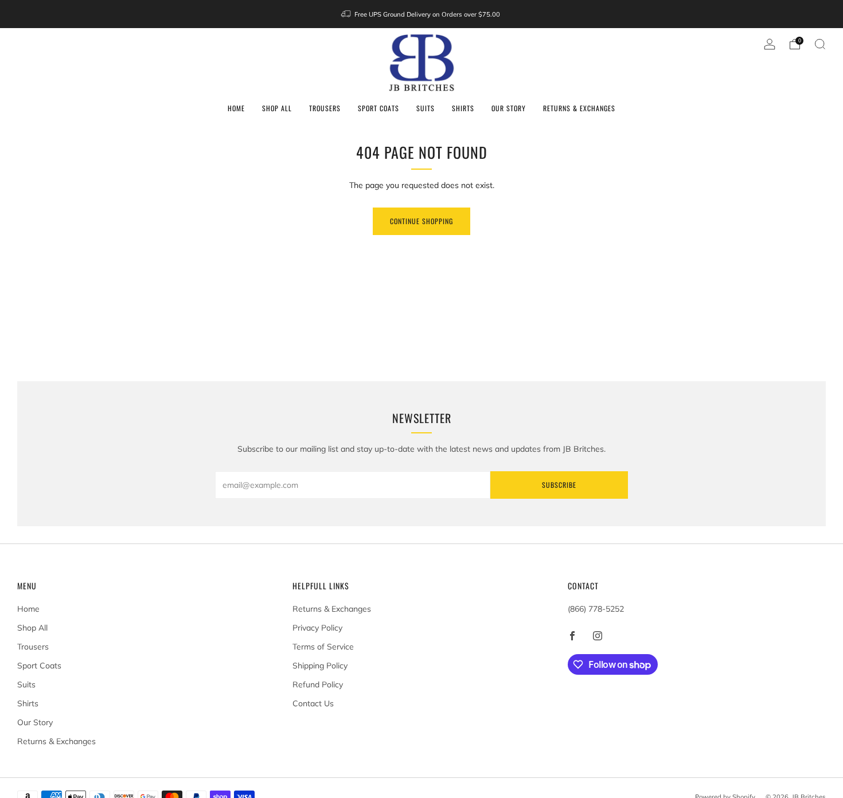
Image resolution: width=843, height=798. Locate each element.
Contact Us (313, 703)
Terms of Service (323, 646)
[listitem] (421, 14)
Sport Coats (378, 108)
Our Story (508, 108)
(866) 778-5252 (596, 609)
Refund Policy (317, 684)
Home (236, 108)
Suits (425, 108)
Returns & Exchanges (579, 108)
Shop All (277, 108)
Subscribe (559, 485)
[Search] (820, 44)
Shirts (463, 108)
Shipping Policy (320, 665)
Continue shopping (421, 221)
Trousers (325, 108)
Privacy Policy (317, 628)
